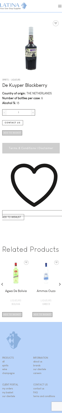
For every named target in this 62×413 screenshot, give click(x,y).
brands (36, 365)
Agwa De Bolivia (16, 291)
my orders (7, 388)
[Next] (59, 290)
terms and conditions (44, 396)
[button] (60, 6)
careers (37, 373)
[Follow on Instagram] (35, 401)
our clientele (39, 369)
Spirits (5, 80)
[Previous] (2, 290)
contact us (38, 388)
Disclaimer (46, 148)
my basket (7, 392)
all (3, 361)
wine (4, 369)
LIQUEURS (15, 80)
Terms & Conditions (22, 148)
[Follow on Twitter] (40, 401)
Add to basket (12, 133)
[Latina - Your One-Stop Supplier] (13, 6)
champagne (8, 373)
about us (37, 361)
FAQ (35, 392)
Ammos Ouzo (46, 291)
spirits (5, 365)
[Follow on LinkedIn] (44, 401)
